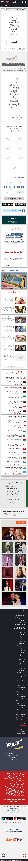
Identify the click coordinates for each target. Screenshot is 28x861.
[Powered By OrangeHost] (14, 841)
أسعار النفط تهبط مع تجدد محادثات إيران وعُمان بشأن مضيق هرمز (14, 440)
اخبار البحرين (22, 652)
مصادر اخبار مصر (21, 682)
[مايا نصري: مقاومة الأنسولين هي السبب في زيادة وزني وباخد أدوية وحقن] (20, 572)
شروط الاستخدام (21, 731)
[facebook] (5, 188)
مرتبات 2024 (19, 236)
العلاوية (14, 244)
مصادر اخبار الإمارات (20, 680)
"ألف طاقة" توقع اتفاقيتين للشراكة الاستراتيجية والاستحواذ (15, 402)
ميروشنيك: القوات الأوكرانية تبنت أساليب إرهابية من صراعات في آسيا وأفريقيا (14, 412)
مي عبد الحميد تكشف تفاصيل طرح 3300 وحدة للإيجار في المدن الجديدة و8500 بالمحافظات (14, 222)
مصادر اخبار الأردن (21, 702)
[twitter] (9, 188)
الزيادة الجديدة (9, 236)
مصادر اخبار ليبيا (21, 705)
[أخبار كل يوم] (14, 2)
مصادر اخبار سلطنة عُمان (19, 693)
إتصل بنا (23, 730)
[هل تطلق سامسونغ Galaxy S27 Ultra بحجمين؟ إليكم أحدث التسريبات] (7, 572)
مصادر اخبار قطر (21, 698)
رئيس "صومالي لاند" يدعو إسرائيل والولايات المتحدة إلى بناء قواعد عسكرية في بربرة (13, 473)
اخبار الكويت (22, 649)
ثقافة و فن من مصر (21, 621)
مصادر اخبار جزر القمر (20, 714)
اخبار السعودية (22, 643)
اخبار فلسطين (22, 641)
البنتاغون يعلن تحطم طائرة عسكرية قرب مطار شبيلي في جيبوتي (13, 468)
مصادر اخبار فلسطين (20, 689)
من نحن (23, 728)
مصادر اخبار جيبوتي (20, 716)
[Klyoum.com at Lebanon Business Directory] (14, 834)
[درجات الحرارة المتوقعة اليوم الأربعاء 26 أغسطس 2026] (20, 332)
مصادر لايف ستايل (21, 720)
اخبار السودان (22, 659)
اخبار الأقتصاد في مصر (20, 617)
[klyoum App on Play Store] (7, 820)
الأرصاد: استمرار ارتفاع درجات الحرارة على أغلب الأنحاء (13, 502)
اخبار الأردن (22, 654)
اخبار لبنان (23, 638)
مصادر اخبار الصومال (20, 718)
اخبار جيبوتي (22, 668)
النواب (6, 242)
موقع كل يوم (20, 69)
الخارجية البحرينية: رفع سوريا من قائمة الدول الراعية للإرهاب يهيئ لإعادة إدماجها (14, 426)
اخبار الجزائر (22, 656)
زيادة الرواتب (19, 239)
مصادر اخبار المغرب (21, 684)
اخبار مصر (15, 69)
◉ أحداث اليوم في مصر (14, 182)
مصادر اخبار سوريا (21, 687)
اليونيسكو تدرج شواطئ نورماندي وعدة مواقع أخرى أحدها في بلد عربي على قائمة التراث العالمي (14, 463)
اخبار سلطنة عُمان (21, 645)
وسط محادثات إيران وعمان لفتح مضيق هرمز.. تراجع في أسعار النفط (13, 378)
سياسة (7, 234)
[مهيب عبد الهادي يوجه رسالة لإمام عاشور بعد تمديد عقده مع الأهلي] (20, 323)
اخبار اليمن (22, 663)
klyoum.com (23, 860)
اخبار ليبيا (23, 658)
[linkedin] (14, 188)
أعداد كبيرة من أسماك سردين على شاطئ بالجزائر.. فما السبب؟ (13, 436)
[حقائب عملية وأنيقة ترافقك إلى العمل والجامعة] (20, 547)
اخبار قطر (23, 650)
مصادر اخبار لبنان (21, 686)
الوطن (6, 69)
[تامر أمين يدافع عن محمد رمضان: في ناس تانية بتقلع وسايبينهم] (20, 585)
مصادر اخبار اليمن (21, 711)
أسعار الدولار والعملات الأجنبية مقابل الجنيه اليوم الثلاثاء (13, 494)
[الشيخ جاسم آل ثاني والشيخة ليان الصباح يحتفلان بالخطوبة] (7, 547)
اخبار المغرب (22, 636)
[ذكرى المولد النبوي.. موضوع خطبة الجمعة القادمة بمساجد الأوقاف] (20, 361)
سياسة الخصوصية (21, 733)
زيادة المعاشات (9, 239)
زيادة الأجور (20, 242)
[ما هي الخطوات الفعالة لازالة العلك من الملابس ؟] (7, 560)
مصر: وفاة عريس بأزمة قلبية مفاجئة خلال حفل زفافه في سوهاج (14, 396)
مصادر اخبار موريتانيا (20, 713)
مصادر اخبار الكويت (20, 696)
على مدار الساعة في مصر (19, 624)
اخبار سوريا (22, 640)
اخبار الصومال (22, 670)
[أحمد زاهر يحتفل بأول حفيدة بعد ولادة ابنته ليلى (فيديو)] (14, 599)
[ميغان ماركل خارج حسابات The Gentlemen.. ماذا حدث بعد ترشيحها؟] (7, 585)
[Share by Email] (22, 188)
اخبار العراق (22, 647)
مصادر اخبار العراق (21, 695)
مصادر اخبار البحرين (20, 700)
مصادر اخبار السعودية (20, 691)
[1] (6, 1)
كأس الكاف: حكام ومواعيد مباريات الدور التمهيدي (13, 449)
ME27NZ (21, 192)
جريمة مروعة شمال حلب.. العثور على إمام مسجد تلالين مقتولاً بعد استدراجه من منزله (14, 383)
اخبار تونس (22, 661)
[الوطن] (14, 42)
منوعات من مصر (21, 622)
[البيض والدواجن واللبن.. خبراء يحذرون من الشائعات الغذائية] (20, 342)
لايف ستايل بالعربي (21, 672)
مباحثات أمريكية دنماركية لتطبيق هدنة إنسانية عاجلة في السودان (14, 444)
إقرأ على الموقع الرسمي (14, 198)
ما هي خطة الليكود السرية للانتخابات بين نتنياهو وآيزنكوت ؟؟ (14, 392)
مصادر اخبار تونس (21, 709)
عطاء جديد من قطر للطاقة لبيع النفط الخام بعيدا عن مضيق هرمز (14, 421)
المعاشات (13, 242)
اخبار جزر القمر (22, 667)
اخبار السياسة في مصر (20, 615)
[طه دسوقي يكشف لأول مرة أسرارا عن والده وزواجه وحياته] (14, 533)
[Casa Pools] (14, 281)
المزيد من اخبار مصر (14, 365)
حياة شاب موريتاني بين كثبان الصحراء (14, 457)
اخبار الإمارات (22, 632)
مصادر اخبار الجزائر (21, 704)
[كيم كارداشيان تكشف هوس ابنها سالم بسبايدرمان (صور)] (20, 560)
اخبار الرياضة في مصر (20, 619)
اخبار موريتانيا (22, 665)
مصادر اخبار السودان (20, 707)
